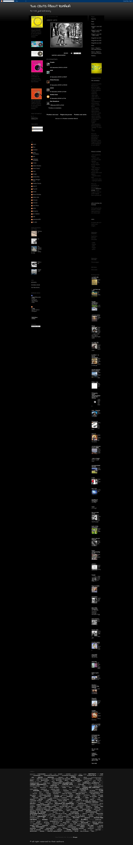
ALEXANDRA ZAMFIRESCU (69, 775)
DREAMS (65, 789)
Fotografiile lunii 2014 (96, 38)
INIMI (101, 796)
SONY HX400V (99, 469)
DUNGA (76, 789)
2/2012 (68, 774)
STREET (96, 824)
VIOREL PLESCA (72, 829)
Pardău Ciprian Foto (95, 673)
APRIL (73, 777)
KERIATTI (32, 799)
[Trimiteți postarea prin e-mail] (71, 53)
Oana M (35, 186)
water (91, 829)
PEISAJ (98, 810)
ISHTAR (77, 798)
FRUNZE (48, 793)
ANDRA (40, 777)
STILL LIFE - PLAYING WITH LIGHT (80, 824)
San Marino (99, 413)
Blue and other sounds (95, 513)
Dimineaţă (94, 502)
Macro (63, 802)
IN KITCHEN (93, 796)
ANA (32, 777)
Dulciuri (70, 789)
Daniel (34, 787)
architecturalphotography (96, 777)
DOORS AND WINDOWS (91, 787)
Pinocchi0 (35, 189)
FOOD (47, 792)
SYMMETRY (61, 825)
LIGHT (79, 799)
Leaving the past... (99, 600)
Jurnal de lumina (96, 315)
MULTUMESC (79, 806)
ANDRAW (50, 777)
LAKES (49, 799)
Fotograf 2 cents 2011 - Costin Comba (96, 34)
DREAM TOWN (55, 789)
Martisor (33, 803)
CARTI (79, 781)
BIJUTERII (59, 780)
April (34, 156)
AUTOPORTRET (88, 778)
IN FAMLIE (85, 796)
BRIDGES (99, 780)
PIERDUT (84, 813)
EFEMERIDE (94, 597)
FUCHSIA (56, 793)
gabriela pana (80, 793)
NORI (81, 807)
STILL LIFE (63, 824)
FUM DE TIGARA (67, 793)
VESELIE (99, 828)
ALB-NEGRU (36, 775)
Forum (92, 24)
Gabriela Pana (36, 177)
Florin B (35, 792)
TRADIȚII (63, 827)
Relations (93, 56)
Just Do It (99, 620)
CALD (53, 781)
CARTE (73, 781)
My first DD (94, 657)
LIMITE (92, 799)
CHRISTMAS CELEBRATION (62, 783)
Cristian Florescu (65, 786)
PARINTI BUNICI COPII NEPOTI (54, 810)
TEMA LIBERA (80, 825)
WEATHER (98, 829)
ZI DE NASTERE (68, 831)
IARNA (33, 796)
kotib (51, 70)
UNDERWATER (50, 828)
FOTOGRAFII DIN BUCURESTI (95, 736)
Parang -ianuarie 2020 (99, 375)
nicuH (93, 507)
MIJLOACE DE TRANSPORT (64, 803)
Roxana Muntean (37, 194)
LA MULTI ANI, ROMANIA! (95, 278)
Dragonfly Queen (99, 530)
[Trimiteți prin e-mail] (74, 53)
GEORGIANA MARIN (45, 795)
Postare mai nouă (52, 114)
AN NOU (101, 775)
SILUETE (46, 822)
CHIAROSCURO (34, 783)
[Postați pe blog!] (76, 53)
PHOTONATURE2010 (37, 813)
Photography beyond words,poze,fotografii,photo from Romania (96, 395)
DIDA (70, 787)
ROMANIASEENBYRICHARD (96, 466)
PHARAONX (74, 812)
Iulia (93, 797)
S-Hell (93, 478)
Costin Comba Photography (95, 527)
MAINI (71, 802)
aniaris (52, 87)
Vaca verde (94, 763)
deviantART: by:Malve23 (94, 655)
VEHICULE (91, 828)
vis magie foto (95, 342)
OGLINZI (76, 809)
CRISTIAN (53, 786)
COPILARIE (81, 784)
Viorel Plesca (36, 205)
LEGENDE (73, 799)
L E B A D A (99, 306)
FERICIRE (83, 790)
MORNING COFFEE (50, 806)
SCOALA (46, 821)
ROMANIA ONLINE (35, 285)
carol (67, 781)
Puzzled (93, 575)
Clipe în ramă (95, 630)
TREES (82, 827)
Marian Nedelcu (79, 802)
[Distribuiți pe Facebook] (79, 53)
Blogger (75, 837)
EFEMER (36, 790)
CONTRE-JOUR (67, 784)
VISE (84, 829)
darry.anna (35, 211)
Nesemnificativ (99, 385)
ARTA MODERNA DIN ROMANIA (61, 778)
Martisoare (40, 232)
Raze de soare (99, 816)
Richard (34, 192)
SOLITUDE (84, 822)
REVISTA (68, 818)
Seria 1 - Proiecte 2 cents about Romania (96, 48)
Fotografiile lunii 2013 (96, 40)
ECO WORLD (99, 789)
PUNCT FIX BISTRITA (63, 816)
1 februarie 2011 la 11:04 (57, 105)
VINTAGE (59, 829)
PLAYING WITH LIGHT (48, 815)
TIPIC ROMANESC (95, 81)
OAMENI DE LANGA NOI (43, 809)
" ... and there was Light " (96, 290)
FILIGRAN (92, 790)
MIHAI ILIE (50, 803)
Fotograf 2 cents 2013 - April (96, 27)
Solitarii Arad (54, 94)
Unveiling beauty (96, 642)
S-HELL (84, 819)
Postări (35, 127)
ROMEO (45, 819)
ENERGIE (46, 790)
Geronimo (56, 795)
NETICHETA (33, 282)
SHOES (38, 822)
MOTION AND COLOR (66, 806)
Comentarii (36, 130)
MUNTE (88, 806)
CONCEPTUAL (55, 784)
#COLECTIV (32, 774)
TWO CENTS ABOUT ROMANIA (50, 6)
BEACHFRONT (45, 780)
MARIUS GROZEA (92, 802)
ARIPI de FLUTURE (96, 724)
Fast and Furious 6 (99, 677)
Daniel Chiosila (36, 168)
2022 (84, 774)
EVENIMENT (55, 790)
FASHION (66, 790)
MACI (56, 802)
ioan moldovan (36, 214)
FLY (40, 792)
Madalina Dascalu (37, 183)
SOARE (75, 822)
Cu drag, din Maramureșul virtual (35, 301)
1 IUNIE (50, 774)
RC (44, 818)
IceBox (40, 796)
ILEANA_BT (58, 796)
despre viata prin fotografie (96, 539)
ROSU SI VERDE (58, 819)
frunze (41, 793)
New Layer (94, 489)
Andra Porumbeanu (36, 153)
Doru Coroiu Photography (95, 608)
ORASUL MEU (86, 809)
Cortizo (89, 784)
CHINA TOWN (46, 783)
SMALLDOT (66, 822)
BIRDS (66, 780)
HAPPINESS (86, 795)
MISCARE (65, 805)
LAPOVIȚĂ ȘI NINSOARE (63, 799)
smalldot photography (95, 711)
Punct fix (93, 19)
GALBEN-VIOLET (95, 793)
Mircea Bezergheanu (93, 803)
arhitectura (32, 778)
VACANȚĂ (65, 828)
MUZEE (96, 806)
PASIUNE (80, 810)
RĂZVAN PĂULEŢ (34, 818)
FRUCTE (35, 793)
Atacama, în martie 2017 (99, 451)
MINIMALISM (82, 803)
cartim (34, 208)
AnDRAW (35, 150)
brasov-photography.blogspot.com (96, 552)
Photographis (95, 421)
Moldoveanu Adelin (82, 805)
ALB (101, 774)
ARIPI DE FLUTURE (42, 778)
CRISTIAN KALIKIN (76, 786)
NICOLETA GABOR (41, 807)
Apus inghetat (99, 318)
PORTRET (69, 815)
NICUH (50, 807)
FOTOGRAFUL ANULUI (70, 792)
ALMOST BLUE (91, 775)
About (92, 21)
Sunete (53, 825)
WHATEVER (33, 831)
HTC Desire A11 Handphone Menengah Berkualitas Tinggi (96, 612)
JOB (99, 797)
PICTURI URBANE (74, 813)
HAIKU (92, 219)
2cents (34, 144)
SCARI (39, 821)
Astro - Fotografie (96, 410)
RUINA (77, 819)
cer (99, 781)
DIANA (64, 787)
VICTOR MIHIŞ (49, 829)
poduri (60, 815)
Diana (34, 171)
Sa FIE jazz (99, 490)
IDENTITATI (47, 796)
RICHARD (76, 818)
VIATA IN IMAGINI (35, 829)
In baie (78, 796)
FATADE (74, 790)
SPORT (48, 824)
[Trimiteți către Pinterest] (80, 53)
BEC (53, 780)
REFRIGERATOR (58, 818)
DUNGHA (84, 789)
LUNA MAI (48, 802)
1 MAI (55, 774)
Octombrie (68, 809)
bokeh (94, 780)
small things (55, 822)
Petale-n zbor (95, 382)
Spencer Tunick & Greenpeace (35, 310)
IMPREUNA (69, 796)
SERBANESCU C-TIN (56, 821)
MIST (72, 805)
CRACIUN (45, 786)
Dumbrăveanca (99, 702)
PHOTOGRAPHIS (91, 812)
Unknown (35, 200)
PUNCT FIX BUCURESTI (78, 816)
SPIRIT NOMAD (37, 824)
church (79, 783)
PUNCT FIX (53, 816)
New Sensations (54, 101)
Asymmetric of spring (99, 567)
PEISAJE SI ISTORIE (96, 152)
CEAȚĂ (94, 781)
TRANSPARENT (71, 827)
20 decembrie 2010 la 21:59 (58, 67)
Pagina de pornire (66, 114)
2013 (99, 689)
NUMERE (97, 807)
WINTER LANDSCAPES (58, 55)
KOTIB (41, 799)
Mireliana (56, 805)
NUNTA (32, 809)
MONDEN (32, 806)
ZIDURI (76, 831)
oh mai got (94, 508)
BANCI (32, 780)
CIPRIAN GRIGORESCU (38, 784)
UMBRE (41, 828)
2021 (80, 774)
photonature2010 (37, 219)
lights (87, 799)
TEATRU (70, 825)
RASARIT (91, 816)
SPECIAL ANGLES (97, 822)
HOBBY (94, 795)
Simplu (93, 326)
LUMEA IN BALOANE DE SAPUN (86, 800)
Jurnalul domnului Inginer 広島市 (96, 447)
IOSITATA (64, 797)
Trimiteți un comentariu (55, 108)
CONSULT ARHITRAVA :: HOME (95, 755)
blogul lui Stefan (96, 586)
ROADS (87, 818)
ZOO (92, 831)
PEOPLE (55, 812)
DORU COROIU (34, 789)
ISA (71, 797)
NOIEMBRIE (74, 807)
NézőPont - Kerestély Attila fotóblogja (95, 686)
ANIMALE (60, 777)
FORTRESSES (57, 792)
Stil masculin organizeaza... (99, 665)
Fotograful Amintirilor (94, 699)
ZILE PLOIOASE (84, 831)
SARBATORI (98, 819)
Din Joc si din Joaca (95, 749)
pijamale (92, 813)
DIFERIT (78, 787)
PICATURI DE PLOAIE (61, 813)
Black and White (76, 780)
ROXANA (69, 819)
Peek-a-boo (39, 262)
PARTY (68, 810)
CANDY (61, 781)
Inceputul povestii (99, 481)
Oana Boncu (57, 809)
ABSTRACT (92, 774)
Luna (39, 802)
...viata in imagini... (96, 458)
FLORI (101, 790)
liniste (99, 799)
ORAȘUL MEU (97, 809)
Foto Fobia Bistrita (35, 287)
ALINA (80, 775)
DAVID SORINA (54, 787)
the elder (35, 222)
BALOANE (98, 778)
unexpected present (99, 578)
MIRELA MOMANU (43, 805)
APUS (85, 777)
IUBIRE (87, 797)
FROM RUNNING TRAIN (96, 792)
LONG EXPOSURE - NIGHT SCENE (56, 800)
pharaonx (94, 564)
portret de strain (80, 815)
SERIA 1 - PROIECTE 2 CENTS (75, 821)
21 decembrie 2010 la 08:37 (58, 77)
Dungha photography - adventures (95, 303)
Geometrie (33, 795)
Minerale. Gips (99, 281)
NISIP (67, 807)
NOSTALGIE (89, 807)
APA (67, 777)
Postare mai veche (80, 114)
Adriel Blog (94, 662)
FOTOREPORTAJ (82, 792)
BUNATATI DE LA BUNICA (36, 781)
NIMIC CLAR (59, 807)
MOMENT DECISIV (96, 805)
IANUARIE (100, 795)
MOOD (39, 806)
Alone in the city (99, 542)
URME (59, 828)
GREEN (71, 795)
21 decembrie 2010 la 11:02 (58, 91)
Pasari (75, 810)
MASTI (42, 803)
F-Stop (33, 308)
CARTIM (86, 781)
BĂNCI (38, 780)
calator (46, 781)
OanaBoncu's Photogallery (95, 500)
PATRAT (88, 810)
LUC (72, 800)
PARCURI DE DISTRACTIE (36, 810)
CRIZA (84, 786)
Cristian (34, 163)
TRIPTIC (91, 827)
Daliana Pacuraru (37, 166)
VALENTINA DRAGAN (77, 828)
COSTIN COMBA (35, 786)
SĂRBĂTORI (32, 821)
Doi (38, 239)
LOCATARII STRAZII (36, 800)
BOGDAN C (89, 780)
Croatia (90, 786)
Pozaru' (90, 815)
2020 (75, 774)
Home (92, 45)
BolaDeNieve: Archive (35, 318)
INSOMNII (35, 797)
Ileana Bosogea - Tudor (37, 180)
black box (94, 434)
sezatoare (32, 822)
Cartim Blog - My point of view (96, 759)
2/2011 (60, 774)
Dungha (52, 62)
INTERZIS (43, 797)
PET (64, 812)
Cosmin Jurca (97, 784)
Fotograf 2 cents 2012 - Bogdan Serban (96, 31)
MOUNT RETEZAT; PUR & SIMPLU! (96, 370)
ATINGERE (77, 778)
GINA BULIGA (64, 795)
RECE (50, 818)
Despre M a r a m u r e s (36, 297)
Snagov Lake (39, 270)
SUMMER (45, 825)
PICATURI (51, 813)
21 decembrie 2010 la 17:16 (58, 98)
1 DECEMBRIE (41, 774)
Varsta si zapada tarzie (95, 460)
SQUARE (55, 824)
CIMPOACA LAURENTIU (35, 160)
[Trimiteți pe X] (77, 53)
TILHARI (101, 825)
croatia (99, 726)
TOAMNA (53, 827)
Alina (34, 147)
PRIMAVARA (41, 816)
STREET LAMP (34, 825)
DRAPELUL (44, 789)
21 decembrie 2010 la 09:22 (58, 85)
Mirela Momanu (54, 79)
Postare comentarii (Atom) (70, 118)
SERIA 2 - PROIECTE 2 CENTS (94, 821)
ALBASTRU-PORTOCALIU (51, 775)
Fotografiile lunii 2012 (96, 43)
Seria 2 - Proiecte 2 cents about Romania (96, 52)
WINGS (42, 831)
